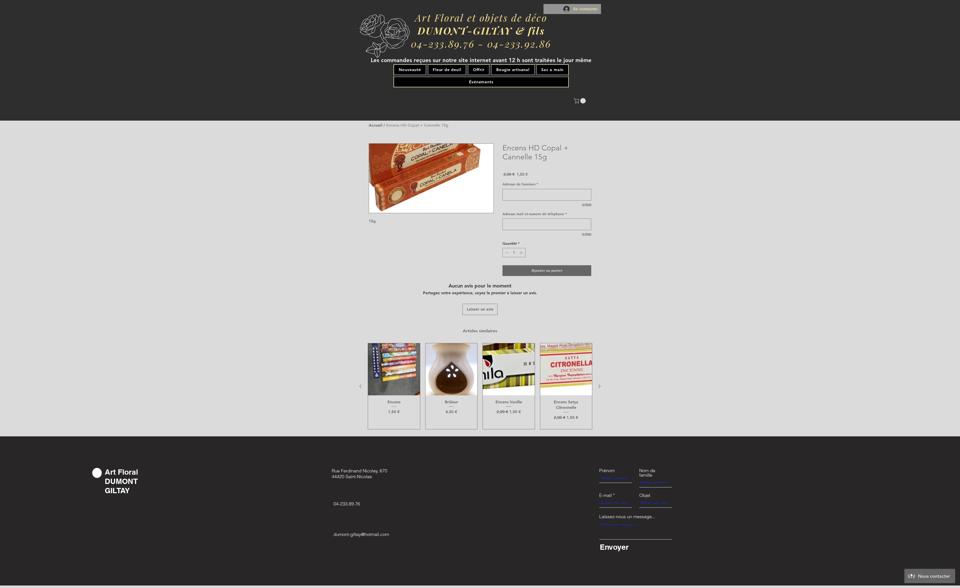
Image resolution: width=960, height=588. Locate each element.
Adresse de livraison (520, 184)
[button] (580, 101)
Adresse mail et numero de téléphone (534, 214)
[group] (480, 386)
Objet (644, 495)
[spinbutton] (514, 252)
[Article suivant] (599, 386)
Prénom (607, 470)
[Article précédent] (361, 386)
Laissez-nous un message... (627, 516)
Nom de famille (647, 472)
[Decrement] (506, 252)
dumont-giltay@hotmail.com (361, 534)
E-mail (605, 495)
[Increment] (521, 252)
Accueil (375, 125)
